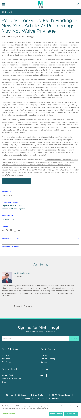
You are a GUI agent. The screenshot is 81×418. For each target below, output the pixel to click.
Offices (43, 355)
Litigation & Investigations (12, 206)
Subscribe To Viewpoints (14, 181)
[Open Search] (78, 4)
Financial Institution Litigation (13, 209)
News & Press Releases (11, 379)
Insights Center (8, 375)
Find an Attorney (47, 359)
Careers (43, 362)
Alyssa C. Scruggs (26, 37)
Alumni (41, 398)
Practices (5, 355)
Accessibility (54, 398)
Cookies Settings (8, 413)
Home (4, 12)
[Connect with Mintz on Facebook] (48, 376)
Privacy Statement (39, 395)
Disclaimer (22, 395)
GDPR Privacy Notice (61, 395)
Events (4, 382)
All (10, 12)
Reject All (71, 413)
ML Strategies (27, 398)
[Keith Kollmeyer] (7, 277)
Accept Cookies (56, 413)
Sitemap (9, 395)
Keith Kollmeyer (11, 37)
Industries (6, 359)
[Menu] (4, 4)
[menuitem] (4, 12)
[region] (40, 410)
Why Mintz (6, 362)
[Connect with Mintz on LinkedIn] (42, 376)
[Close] (77, 406)
